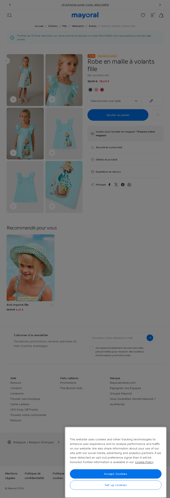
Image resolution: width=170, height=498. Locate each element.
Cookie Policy (144, 462)
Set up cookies (116, 485)
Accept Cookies (115, 474)
